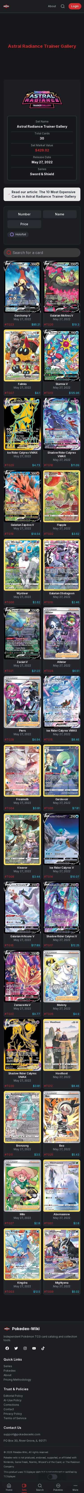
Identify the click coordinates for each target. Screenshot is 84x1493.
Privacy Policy (13, 1413)
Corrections (11, 1404)
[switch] (52, 1477)
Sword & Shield (42, 174)
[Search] (63, 6)
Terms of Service (15, 1418)
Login (75, 6)
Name (59, 214)
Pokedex (10, 1370)
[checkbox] (12, 234)
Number (24, 214)
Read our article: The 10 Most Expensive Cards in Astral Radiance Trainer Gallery (44, 194)
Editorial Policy (13, 1395)
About (52, 6)
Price (24, 224)
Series (8, 1366)
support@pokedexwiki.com (22, 1434)
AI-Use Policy (13, 1400)
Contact (9, 1409)
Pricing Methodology (17, 1379)
